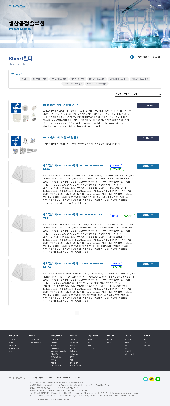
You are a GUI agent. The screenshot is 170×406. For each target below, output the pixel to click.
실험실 (90, 340)
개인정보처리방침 (46, 378)
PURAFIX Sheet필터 (97, 79)
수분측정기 (12, 343)
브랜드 (146, 343)
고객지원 (128, 336)
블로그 (127, 345)
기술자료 (110, 340)
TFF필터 (54, 360)
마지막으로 (101, 313)
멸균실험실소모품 (75, 366)
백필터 (53, 363)
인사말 (146, 340)
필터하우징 (55, 354)
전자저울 (12, 340)
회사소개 (147, 336)
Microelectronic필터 (58, 351)
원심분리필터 (74, 345)
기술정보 (25, 79)
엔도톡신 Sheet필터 (58, 79)
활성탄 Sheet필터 (39, 79)
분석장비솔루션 (14, 336)
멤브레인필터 (74, 343)
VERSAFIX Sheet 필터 (118, 79)
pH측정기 (12, 345)
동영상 (109, 343)
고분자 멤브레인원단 (34, 340)
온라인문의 (129, 340)
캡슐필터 (54, 343)
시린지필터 (73, 340)
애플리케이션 (93, 336)
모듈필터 (54, 345)
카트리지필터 (55, 340)
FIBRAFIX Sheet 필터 (140, 79)
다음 (97, 313)
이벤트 (127, 343)
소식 (126, 348)
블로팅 (72, 357)
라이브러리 (111, 336)
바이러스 (91, 348)
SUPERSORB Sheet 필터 (96, 84)
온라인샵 (128, 351)
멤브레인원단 (32, 336)
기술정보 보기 (148, 105)
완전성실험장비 (56, 357)
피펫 (71, 360)
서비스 (11, 351)
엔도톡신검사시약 (75, 363)
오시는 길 (147, 345)
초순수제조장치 (14, 348)
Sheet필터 (55, 348)
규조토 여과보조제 (77, 79)
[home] (132, 56)
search (160, 94)
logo (78, 6)
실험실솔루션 (74, 336)
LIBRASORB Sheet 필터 (73, 84)
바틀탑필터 (73, 348)
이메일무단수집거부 (62, 378)
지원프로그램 (129, 354)
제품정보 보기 (148, 166)
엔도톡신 (91, 345)
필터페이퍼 (73, 351)
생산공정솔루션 (56, 336)
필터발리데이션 (56, 366)
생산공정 (91, 343)
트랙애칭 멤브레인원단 (35, 343)
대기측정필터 (74, 354)
